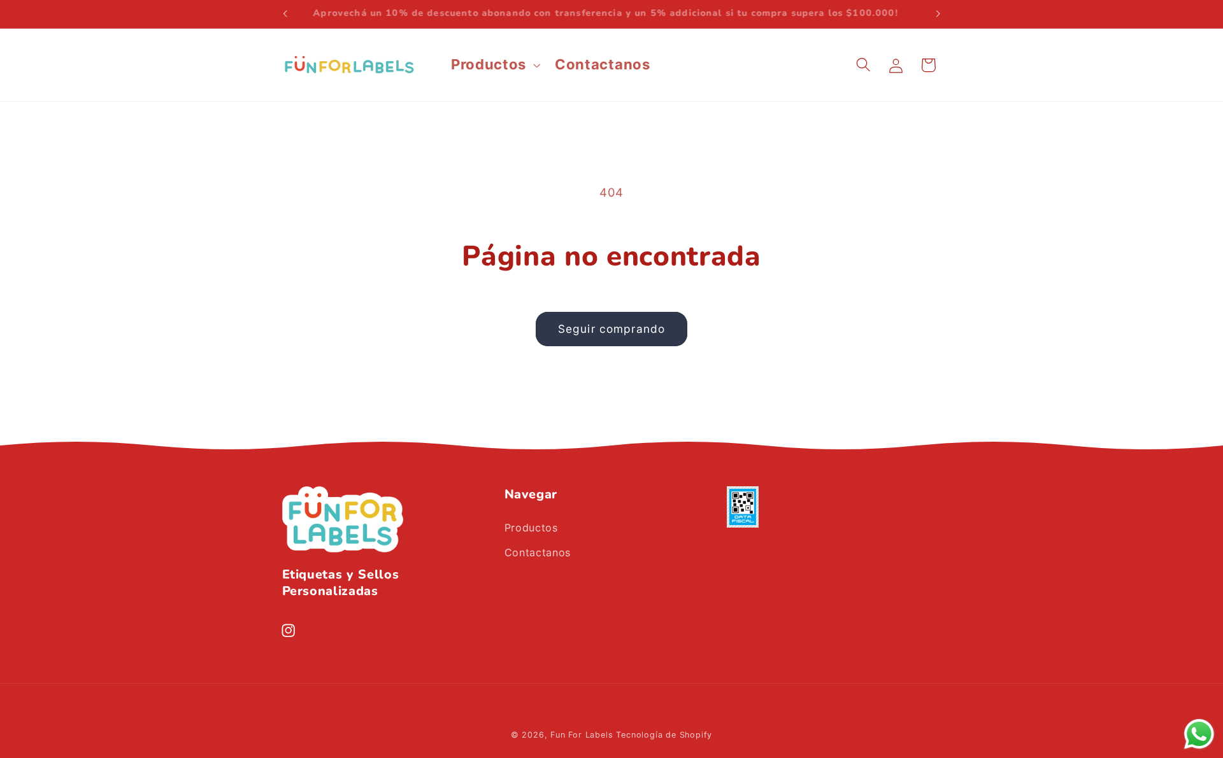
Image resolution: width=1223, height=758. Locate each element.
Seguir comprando (611, 328)
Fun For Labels (581, 735)
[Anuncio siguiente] (938, 14)
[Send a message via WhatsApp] (1199, 734)
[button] (494, 64)
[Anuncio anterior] (285, 14)
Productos (531, 527)
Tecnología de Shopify (664, 735)
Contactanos (537, 552)
